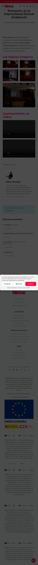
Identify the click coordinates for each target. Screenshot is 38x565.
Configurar (7, 284)
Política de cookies (12, 287)
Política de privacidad (24, 287)
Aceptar (30, 284)
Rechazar (19, 284)
